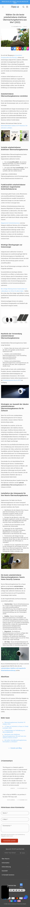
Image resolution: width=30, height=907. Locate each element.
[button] (3, 7)
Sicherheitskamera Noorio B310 (12, 380)
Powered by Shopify (21, 903)
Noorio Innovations (12, 903)
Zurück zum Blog (16, 748)
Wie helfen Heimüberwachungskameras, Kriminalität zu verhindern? (15, 741)
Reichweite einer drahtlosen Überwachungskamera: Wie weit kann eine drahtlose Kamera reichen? (14, 736)
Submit (23, 853)
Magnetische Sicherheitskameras (10, 223)
